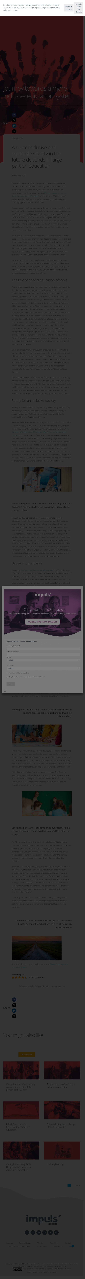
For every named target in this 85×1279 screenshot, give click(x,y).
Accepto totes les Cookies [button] (79, 8)
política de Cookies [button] (10, 10)
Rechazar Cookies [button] (68, 8)
